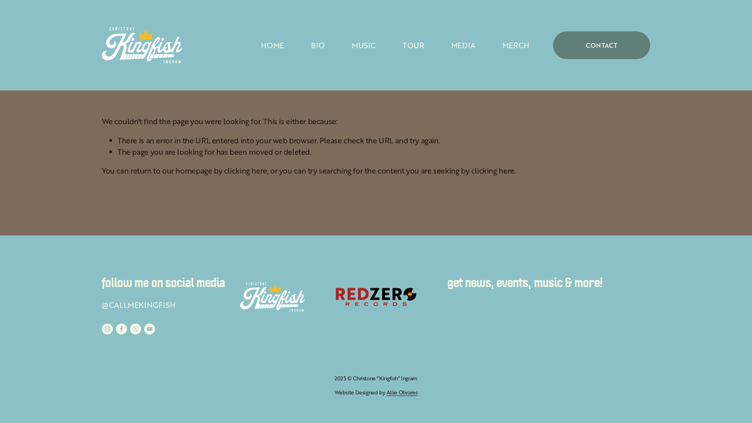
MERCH (516, 45)
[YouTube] (149, 329)
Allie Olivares (402, 392)
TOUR (413, 45)
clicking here (245, 170)
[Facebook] (121, 329)
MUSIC (364, 45)
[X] (135, 329)
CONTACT (602, 45)
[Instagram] (107, 329)
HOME (272, 45)
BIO (318, 45)
